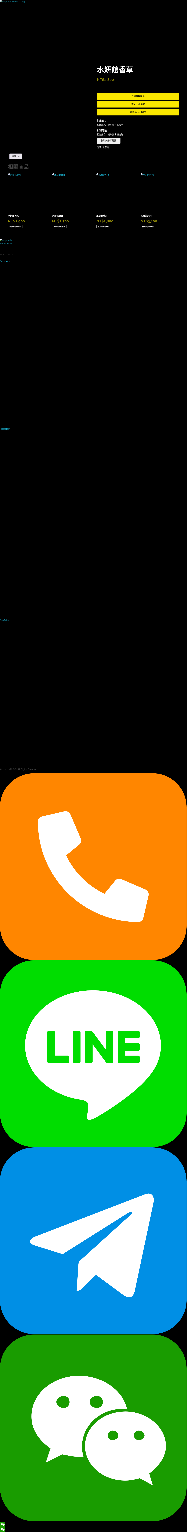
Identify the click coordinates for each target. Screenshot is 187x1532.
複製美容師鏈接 (108, 140)
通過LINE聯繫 (138, 104)
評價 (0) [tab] (16, 156)
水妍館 (105, 147)
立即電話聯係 (138, 96)
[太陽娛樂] (20, 22)
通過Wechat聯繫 (138, 112)
